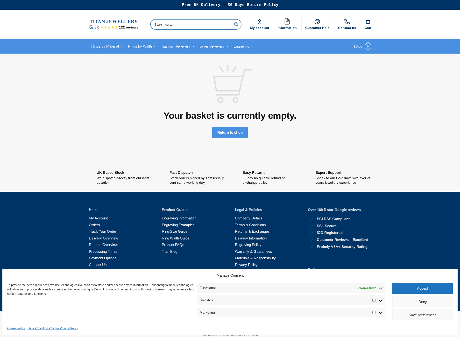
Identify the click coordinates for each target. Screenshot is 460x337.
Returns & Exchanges (252, 231)
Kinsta (254, 335)
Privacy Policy (246, 265)
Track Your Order (102, 231)
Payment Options (102, 258)
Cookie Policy (16, 328)
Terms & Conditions (250, 225)
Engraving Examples (178, 225)
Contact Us (98, 265)
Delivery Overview (103, 238)
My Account (98, 218)
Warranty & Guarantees (253, 251)
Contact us (347, 28)
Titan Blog (169, 251)
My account (259, 28)
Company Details (248, 218)
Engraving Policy (248, 245)
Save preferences (423, 315)
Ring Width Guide (175, 238)
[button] (361, 46)
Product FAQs (173, 245)
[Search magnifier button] (236, 24)
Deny (422, 302)
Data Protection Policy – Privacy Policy (53, 328)
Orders (94, 225)
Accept (422, 288)
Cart (368, 28)
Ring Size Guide (174, 231)
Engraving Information (179, 218)
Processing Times (103, 251)
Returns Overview (103, 245)
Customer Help (317, 28)
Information (288, 27)
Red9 (225, 335)
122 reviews (128, 27)
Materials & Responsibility (255, 258)
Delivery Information (251, 238)
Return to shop (230, 132)
